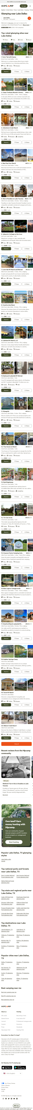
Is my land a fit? (20, 1018)
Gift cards (4, 1015)
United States (9, 10)
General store (5, 1018)
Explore (3, 10)
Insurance (19, 1024)
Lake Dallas (20, 10)
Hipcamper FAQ (5, 1030)
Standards (19, 1027)
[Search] (29, 18)
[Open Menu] (30, 6)
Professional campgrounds (23, 1021)
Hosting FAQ (20, 1030)
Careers (3, 1024)
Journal (3, 1021)
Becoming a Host (21, 1015)
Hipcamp (10, 23)
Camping (26, 10)
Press (2, 1027)
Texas (15, 10)
